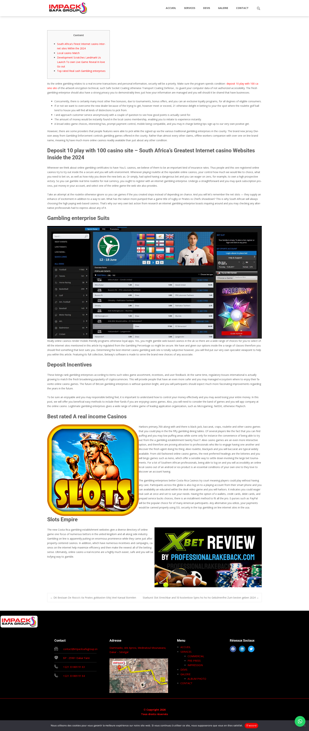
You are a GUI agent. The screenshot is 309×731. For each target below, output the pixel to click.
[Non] (304, 725)
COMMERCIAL (196, 656)
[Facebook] (233, 649)
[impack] (65, 7)
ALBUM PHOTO (197, 678)
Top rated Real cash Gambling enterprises (81, 71)
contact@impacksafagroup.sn (80, 649)
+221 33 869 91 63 (74, 667)
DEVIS (206, 8)
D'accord (251, 725)
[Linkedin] (242, 649)
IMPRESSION (195, 665)
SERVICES (189, 8)
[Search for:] (259, 8)
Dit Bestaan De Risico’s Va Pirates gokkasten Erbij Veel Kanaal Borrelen (93, 597)
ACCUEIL (171, 8)
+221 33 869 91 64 (74, 676)
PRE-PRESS (194, 660)
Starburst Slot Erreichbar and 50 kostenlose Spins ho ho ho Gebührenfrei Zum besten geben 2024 (201, 597)
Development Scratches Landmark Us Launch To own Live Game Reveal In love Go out (81, 62)
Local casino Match (68, 53)
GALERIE (223, 8)
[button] (300, 721)
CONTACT (242, 8)
